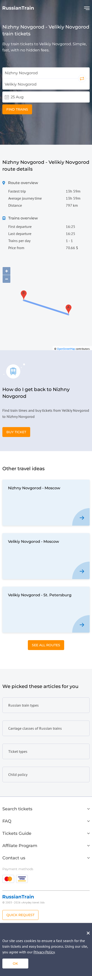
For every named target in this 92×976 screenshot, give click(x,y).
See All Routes (46, 645)
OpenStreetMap (66, 348)
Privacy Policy (43, 952)
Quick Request (20, 915)
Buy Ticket (16, 432)
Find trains (17, 109)
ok (15, 963)
